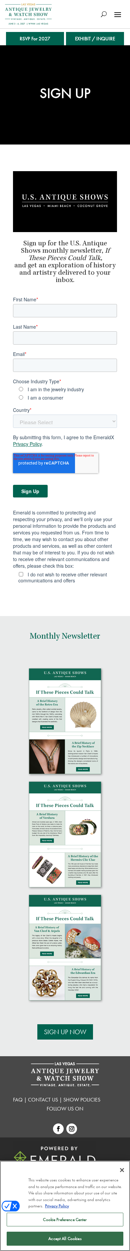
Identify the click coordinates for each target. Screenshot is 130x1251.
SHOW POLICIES (81, 1099)
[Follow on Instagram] (71, 1128)
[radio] (67, 389)
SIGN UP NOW (65, 1032)
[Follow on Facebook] (58, 1128)
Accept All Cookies (64, 1238)
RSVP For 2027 (35, 38)
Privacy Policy (27, 444)
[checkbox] (65, 393)
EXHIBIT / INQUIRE (95, 38)
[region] (65, 1206)
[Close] (122, 1170)
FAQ (18, 1099)
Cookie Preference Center (65, 1219)
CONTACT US (43, 1099)
